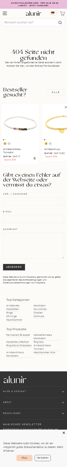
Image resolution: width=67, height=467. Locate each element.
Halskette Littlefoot (17, 342)
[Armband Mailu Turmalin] (20, 122)
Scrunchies (40, 309)
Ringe (9, 312)
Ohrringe (11, 316)
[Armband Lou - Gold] (46, 143)
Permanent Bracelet (18, 335)
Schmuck (39, 316)
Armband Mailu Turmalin (42, 347)
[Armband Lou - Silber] (50, 143)
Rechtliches (12, 413)
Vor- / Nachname (15, 194)
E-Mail (7, 212)
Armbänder (13, 305)
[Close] (64, 433)
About (7, 402)
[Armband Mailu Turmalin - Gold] (5, 143)
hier (22, 66)
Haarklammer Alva (44, 352)
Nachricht (10, 229)
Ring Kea (39, 342)
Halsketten (12, 309)
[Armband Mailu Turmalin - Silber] (9, 143)
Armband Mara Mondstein (15, 354)
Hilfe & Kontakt (14, 391)
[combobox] (33, 22)
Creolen (38, 312)
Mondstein (40, 305)
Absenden (14, 267)
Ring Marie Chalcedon (19, 345)
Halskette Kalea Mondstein (43, 336)
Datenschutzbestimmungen (17, 282)
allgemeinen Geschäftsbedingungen (24, 280)
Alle (56, 92)
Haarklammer (14, 319)
